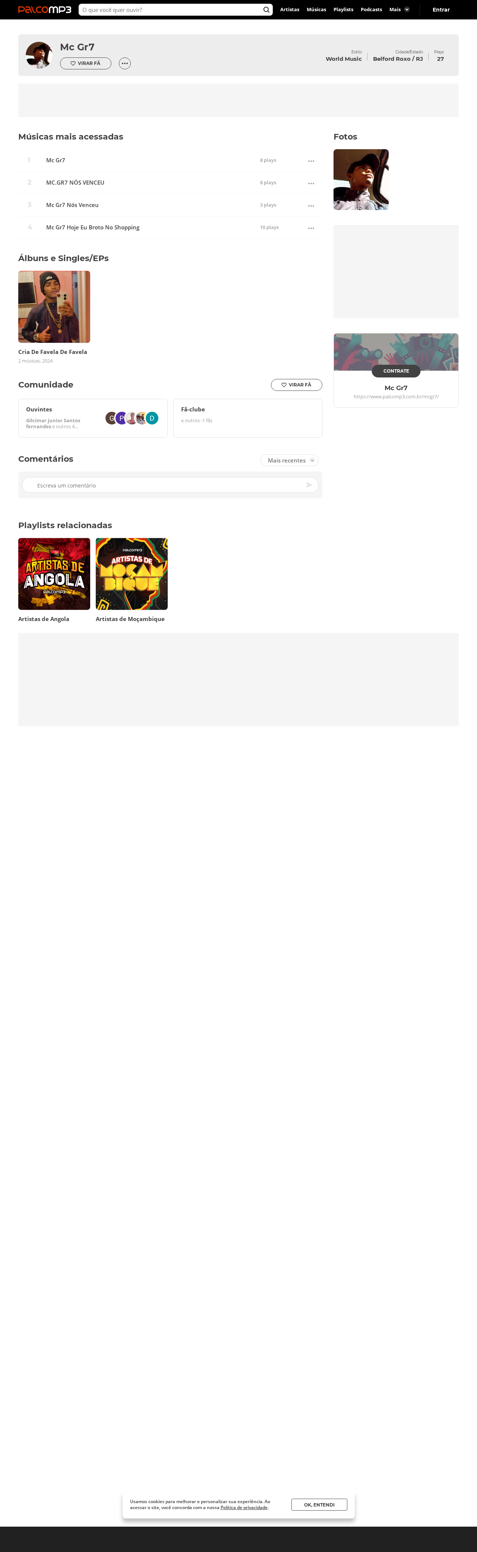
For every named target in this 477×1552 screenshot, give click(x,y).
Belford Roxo (392, 58)
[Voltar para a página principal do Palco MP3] (46, 9)
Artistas (289, 9)
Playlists (343, 9)
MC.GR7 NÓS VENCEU (75, 182)
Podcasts (371, 9)
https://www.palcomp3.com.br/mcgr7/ (396, 397)
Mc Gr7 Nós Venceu (72, 204)
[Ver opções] (125, 63)
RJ (419, 58)
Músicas (316, 9)
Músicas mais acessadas (70, 137)
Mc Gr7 (77, 47)
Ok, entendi (319, 1505)
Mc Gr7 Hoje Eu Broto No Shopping (92, 227)
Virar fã (89, 63)
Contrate (396, 371)
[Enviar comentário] (310, 484)
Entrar (441, 9)
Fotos (345, 137)
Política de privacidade (244, 1507)
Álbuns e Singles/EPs (63, 258)
